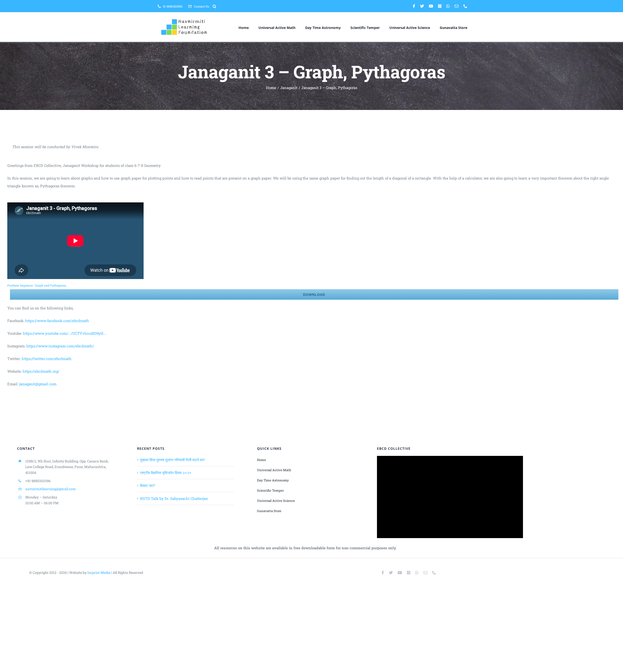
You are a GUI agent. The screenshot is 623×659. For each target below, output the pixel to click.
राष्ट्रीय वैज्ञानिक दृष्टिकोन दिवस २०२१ (165, 472)
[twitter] (422, 6)
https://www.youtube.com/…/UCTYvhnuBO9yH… (64, 333)
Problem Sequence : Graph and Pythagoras (36, 285)
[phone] (465, 6)
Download (314, 294)
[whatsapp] (448, 6)
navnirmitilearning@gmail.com (50, 489)
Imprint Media (98, 572)
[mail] (456, 6)
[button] (214, 6)
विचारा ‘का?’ (147, 485)
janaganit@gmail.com (37, 383)
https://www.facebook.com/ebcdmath (57, 320)
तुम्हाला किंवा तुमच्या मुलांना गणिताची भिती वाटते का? (172, 459)
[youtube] (431, 6)
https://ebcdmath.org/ (41, 371)
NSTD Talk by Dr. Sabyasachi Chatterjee (174, 498)
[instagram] (439, 6)
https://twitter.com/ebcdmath (47, 358)
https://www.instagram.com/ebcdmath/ (60, 345)
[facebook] (414, 6)
